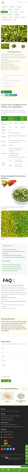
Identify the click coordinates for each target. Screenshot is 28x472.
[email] (26, 449)
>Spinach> (19, 6)
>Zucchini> (16, 17)
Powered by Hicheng (13, 457)
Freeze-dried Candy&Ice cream (7, 419)
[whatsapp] (26, 446)
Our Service (15, 411)
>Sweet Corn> (5, 6)
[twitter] (11, 449)
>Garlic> (22, 11)
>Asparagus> (4, 11)
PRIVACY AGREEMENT (14, 459)
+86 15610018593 (7, 434)
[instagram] (14, 449)
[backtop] (26, 452)
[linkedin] (8, 449)
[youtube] (2, 449)
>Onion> (23, 17)
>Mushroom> (4, 17)
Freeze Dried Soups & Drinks (7, 417)
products (3, 413)
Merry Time (3, 411)
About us (3, 409)
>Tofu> (3, 14)
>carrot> (4, 9)
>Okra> (10, 11)
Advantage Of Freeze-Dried (6, 426)
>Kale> (14, 19)
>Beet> (10, 17)
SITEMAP (21, 457)
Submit (4, 380)
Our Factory (9, 411)
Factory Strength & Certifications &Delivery (12, 80)
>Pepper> (16, 11)
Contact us (3, 429)
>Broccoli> (16, 9)
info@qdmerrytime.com (8, 431)
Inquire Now (7, 91)
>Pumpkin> (10, 9)
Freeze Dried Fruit (5, 415)
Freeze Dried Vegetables (15, 415)
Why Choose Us (5, 422)
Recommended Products (8, 86)
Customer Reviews (7, 83)
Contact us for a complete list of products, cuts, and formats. (14, 76)
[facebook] (5, 449)
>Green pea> (12, 6)
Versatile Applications (18, 426)
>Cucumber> (9, 14)
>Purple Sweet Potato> (6, 19)
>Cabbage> (16, 14)
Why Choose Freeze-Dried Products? (8, 424)
